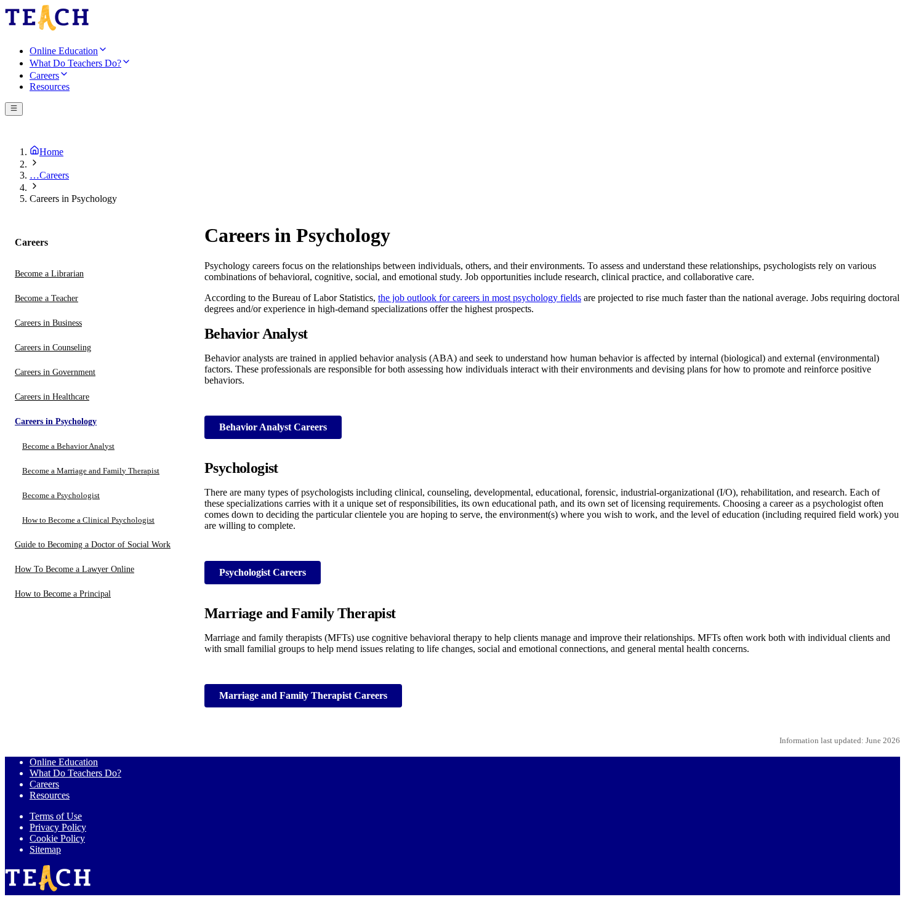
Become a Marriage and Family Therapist (90, 470)
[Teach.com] (47, 28)
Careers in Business (48, 323)
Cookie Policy (57, 838)
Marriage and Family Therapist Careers (303, 695)
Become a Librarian (49, 273)
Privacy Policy (58, 827)
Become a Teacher (46, 298)
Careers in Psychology (56, 421)
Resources (50, 795)
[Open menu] (14, 109)
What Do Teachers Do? (75, 773)
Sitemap (45, 849)
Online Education (64, 762)
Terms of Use (56, 816)
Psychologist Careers (262, 572)
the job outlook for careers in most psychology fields (479, 297)
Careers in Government (55, 372)
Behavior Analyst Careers (273, 427)
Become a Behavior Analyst (68, 446)
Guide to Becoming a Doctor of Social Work (93, 544)
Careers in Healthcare (52, 396)
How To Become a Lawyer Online (74, 569)
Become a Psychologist (61, 495)
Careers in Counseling (53, 347)
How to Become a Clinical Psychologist (88, 520)
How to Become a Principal (63, 593)
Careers (44, 784)
